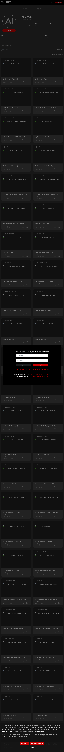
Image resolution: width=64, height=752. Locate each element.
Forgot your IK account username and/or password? (32, 369)
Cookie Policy (7, 731)
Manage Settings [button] (37, 743)
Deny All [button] (32, 747)
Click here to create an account (40, 374)
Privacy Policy (39, 731)
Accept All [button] (24, 743)
